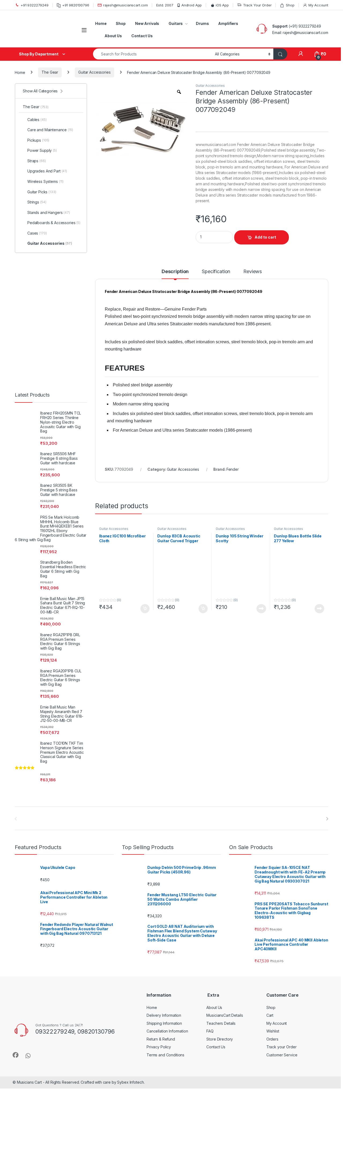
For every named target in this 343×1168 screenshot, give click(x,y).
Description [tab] (175, 271)
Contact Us (142, 35)
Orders (272, 1039)
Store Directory (219, 1039)
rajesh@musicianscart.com (125, 5)
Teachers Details (221, 1023)
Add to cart (265, 237)
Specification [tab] (216, 271)
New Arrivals (147, 23)
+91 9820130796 (75, 5)
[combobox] (152, 53)
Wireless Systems (45, 181)
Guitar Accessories (94, 72)
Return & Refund (161, 1039)
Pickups (38, 140)
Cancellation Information (167, 1031)
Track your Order (281, 1047)
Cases (37, 233)
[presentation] (327, 819)
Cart (269, 1015)
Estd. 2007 (164, 5)
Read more (261, 608)
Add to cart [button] (145, 608)
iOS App (222, 5)
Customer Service (281, 1055)
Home (100, 23)
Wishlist (272, 1031)
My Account (318, 5)
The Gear (50, 72)
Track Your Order (257, 5)
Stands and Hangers (48, 212)
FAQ (210, 1031)
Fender (232, 469)
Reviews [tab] (252, 271)
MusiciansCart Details (224, 1015)
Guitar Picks (41, 192)
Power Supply (42, 150)
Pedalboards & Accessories (53, 222)
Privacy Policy (159, 1047)
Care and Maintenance (50, 129)
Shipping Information (164, 1023)
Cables (37, 119)
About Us (113, 35)
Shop (290, 5)
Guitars (176, 23)
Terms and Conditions (165, 1055)
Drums (202, 23)
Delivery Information (164, 1015)
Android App (191, 5)
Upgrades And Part (47, 171)
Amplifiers (228, 23)
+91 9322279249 (35, 5)
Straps (36, 161)
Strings (36, 202)
